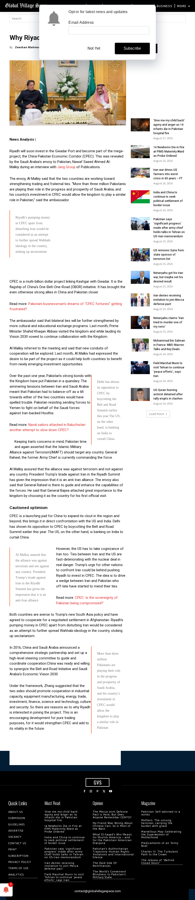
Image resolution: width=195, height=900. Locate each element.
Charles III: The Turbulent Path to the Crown (159, 853)
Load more (156, 414)
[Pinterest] (97, 791)
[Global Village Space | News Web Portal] (26, 5)
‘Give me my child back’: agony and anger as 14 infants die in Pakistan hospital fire (61, 816)
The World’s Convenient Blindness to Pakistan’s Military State (109, 874)
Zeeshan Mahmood (28, 47)
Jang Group (66, 167)
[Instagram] (91, 791)
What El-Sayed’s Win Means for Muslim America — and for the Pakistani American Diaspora (112, 838)
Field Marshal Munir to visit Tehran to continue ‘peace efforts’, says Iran (64, 877)
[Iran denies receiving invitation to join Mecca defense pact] (140, 299)
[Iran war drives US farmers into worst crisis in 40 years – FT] (140, 173)
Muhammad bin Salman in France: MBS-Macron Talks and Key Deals (169, 345)
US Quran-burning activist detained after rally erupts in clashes (168, 394)
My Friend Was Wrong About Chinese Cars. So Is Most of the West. (113, 826)
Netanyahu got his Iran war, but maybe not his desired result (168, 277)
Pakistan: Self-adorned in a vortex (160, 813)
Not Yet (94, 48)
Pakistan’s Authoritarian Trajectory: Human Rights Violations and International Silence (113, 853)
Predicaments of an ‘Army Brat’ (159, 844)
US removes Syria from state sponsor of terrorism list (168, 255)
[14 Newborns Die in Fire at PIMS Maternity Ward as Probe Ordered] (140, 151)
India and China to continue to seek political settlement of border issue (64, 840)
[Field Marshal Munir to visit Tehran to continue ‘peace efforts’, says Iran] (140, 367)
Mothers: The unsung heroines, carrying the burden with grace (157, 823)
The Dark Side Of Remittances (105, 864)
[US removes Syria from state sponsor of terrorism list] (140, 254)
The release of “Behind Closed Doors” (157, 861)
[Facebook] (84, 791)
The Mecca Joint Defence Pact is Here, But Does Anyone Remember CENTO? (112, 815)
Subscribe (132, 48)
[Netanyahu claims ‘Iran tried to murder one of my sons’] (140, 322)
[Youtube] (110, 791)
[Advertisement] (68, 294)
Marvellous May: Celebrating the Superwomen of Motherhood (161, 834)
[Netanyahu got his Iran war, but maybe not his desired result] (140, 277)
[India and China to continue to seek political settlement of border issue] (140, 196)
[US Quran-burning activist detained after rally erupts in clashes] (140, 394)
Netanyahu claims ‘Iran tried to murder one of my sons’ (168, 322)
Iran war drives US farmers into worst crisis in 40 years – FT (167, 174)
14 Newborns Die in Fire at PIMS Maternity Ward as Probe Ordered (168, 151)
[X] (104, 791)
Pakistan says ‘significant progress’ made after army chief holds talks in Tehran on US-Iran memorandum (169, 228)
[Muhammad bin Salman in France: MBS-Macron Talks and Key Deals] (140, 345)
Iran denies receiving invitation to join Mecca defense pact (168, 300)
